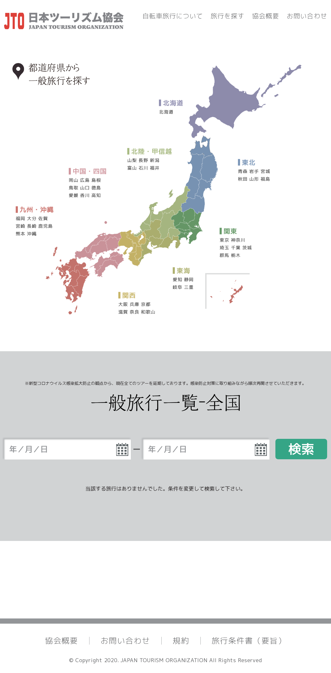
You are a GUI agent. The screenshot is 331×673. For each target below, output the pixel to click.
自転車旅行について (172, 15)
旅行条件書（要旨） (249, 640)
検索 (301, 449)
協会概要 (265, 15)
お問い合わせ (307, 15)
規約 (181, 640)
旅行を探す (227, 15)
